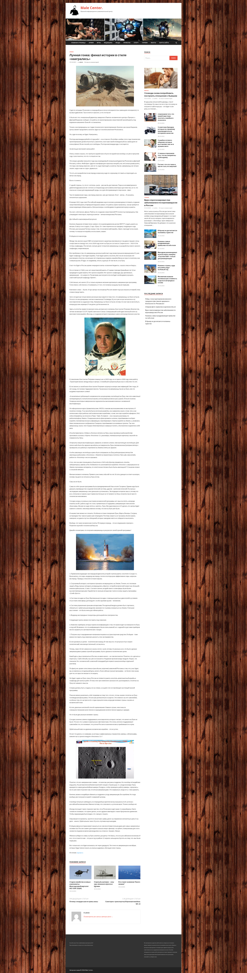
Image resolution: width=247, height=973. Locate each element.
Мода (118, 42)
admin (81, 62)
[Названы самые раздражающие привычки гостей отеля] (150, 248)
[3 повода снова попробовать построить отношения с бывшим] (161, 89)
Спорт (136, 42)
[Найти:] (161, 58)
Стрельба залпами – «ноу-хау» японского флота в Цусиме (104, 884)
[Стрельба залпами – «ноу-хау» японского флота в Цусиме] (105, 880)
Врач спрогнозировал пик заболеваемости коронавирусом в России (160, 202)
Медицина (108, 42)
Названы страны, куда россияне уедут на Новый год (166, 267)
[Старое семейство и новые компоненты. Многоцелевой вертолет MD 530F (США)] (80, 880)
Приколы (126, 42)
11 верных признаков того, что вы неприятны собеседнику (167, 155)
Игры (99, 42)
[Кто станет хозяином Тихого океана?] (129, 880)
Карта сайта (164, 42)
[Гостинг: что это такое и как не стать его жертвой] (150, 171)
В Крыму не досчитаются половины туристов (167, 231)
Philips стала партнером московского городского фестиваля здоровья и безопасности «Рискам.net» (158, 301)
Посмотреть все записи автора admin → (98, 916)
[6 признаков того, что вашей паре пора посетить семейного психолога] (150, 121)
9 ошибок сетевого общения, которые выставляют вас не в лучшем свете (166, 143)
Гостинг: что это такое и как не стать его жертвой (167, 165)
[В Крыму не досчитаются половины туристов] (150, 237)
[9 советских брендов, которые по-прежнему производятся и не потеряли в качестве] (150, 134)
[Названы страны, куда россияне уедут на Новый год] (150, 272)
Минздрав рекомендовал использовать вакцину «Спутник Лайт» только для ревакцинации (167, 255)
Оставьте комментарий (91, 62)
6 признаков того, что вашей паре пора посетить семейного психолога (166, 117)
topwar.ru (80, 853)
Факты (153, 42)
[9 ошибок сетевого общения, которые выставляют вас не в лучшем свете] (150, 147)
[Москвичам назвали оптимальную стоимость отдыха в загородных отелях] (150, 283)
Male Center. (92, 7)
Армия (91, 42)
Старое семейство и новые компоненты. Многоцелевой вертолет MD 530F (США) (80, 885)
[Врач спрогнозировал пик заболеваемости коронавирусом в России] (161, 196)
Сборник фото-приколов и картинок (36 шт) (160, 307)
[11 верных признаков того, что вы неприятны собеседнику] (150, 160)
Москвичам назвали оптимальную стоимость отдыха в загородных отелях (167, 279)
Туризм (145, 42)
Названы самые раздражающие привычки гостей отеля (167, 243)
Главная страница (78, 42)
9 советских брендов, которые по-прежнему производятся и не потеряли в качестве (166, 130)
